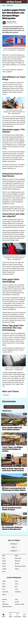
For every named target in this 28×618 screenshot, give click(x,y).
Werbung (4, 599)
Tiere (3, 589)
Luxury (16, 583)
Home (4, 5)
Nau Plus (17, 563)
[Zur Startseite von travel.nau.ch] (14, 2)
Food (16, 586)
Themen (17, 568)
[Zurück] (1, 1)
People (4, 560)
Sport (3, 558)
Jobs (3, 601)
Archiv (4, 571)
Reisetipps (10, 5)
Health (3, 581)
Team (16, 599)
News (3, 555)
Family (4, 586)
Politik (16, 555)
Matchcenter (18, 558)
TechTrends (18, 591)
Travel (16, 589)
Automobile (5, 591)
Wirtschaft (17, 560)
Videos (4, 563)
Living (16, 581)
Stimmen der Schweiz (20, 566)
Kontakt (17, 601)
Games (4, 566)
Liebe (3, 583)
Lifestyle (4, 568)
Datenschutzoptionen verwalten (8, 606)
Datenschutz (5, 604)
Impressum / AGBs (19, 604)
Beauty (4, 594)
